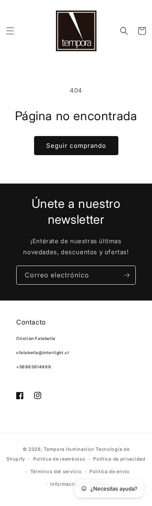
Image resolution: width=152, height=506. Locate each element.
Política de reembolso (59, 459)
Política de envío (110, 471)
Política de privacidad (119, 459)
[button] (10, 31)
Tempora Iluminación (69, 449)
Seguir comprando (76, 145)
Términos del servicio (56, 471)
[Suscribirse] (126, 275)
